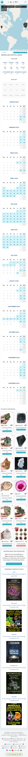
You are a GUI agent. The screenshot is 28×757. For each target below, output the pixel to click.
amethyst (5, 541)
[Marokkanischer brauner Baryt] (7, 463)
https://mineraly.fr (14, 741)
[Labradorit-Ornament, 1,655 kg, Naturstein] (21, 440)
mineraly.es (23, 745)
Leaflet (14, 50)
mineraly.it (14, 745)
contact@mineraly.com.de (17, 740)
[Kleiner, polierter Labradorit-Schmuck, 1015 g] (21, 417)
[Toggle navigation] (25, 2)
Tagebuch (4, 52)
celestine (19, 471)
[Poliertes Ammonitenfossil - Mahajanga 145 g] (21, 533)
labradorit (20, 425)
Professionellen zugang (12, 735)
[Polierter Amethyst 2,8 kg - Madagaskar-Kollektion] (7, 533)
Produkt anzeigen (7, 431)
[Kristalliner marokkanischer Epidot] (7, 440)
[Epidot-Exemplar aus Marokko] (7, 511)
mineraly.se (23, 747)
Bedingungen (8, 732)
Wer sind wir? (14, 733)
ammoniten (20, 541)
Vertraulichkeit (7, 733)
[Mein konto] (11, 2)
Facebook (14, 738)
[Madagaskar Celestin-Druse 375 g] (21, 463)
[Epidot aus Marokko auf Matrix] (21, 511)
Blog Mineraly (6, 738)
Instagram (20, 738)
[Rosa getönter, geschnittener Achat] (21, 486)
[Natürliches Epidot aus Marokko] (7, 417)
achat (18, 493)
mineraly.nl (6, 747)
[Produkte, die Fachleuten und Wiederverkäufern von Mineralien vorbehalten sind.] (26, 541)
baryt (4, 471)
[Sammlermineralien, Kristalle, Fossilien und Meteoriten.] (2, 2)
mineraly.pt (14, 747)
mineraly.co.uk (17, 744)
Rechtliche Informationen (17, 732)
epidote (5, 425)
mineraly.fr (8, 744)
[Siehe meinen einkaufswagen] (13, 2)
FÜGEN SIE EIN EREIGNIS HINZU (14, 564)
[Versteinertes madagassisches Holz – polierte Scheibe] (7, 486)
